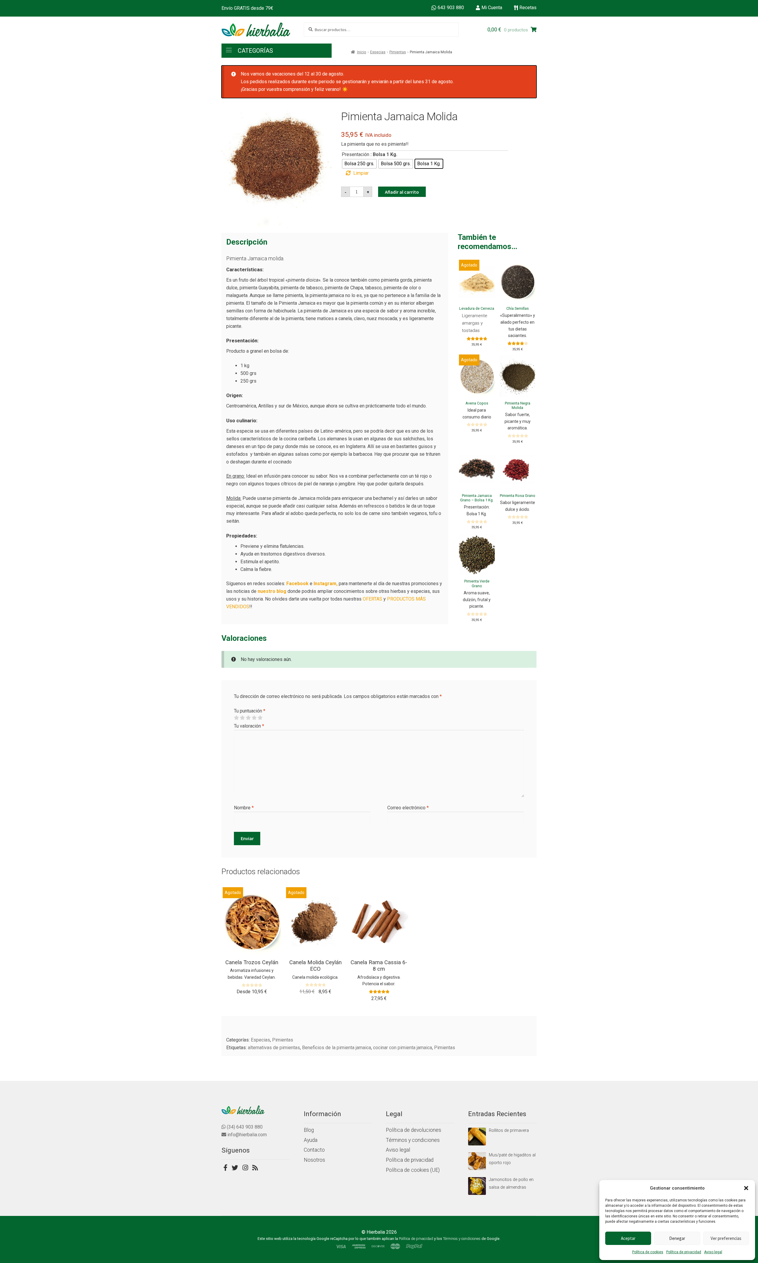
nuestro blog (272, 591)
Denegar (677, 1238)
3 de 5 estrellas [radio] (248, 717)
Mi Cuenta (491, 7)
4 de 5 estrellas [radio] (254, 717)
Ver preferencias (726, 1238)
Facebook (297, 583)
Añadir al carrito (402, 192)
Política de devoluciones (413, 1130)
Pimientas (397, 52)
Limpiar (361, 173)
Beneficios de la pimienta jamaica (336, 1047)
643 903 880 (451, 7)
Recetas (528, 7)
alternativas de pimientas (274, 1047)
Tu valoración (249, 726)
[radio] (359, 163)
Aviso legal (713, 1252)
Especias (378, 52)
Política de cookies (647, 1252)
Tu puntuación (249, 711)
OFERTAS (372, 599)
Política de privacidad (683, 1252)
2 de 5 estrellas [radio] (242, 717)
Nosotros (314, 1160)
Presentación (355, 154)
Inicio (361, 52)
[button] (746, 1188)
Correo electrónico (408, 808)
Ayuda (310, 1140)
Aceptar (628, 1238)
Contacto (314, 1150)
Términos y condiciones (413, 1140)
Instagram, (326, 583)
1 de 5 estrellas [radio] (236, 717)
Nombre (244, 808)
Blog (309, 1130)
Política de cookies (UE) (413, 1170)
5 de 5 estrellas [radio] (260, 717)
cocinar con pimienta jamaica (402, 1047)
